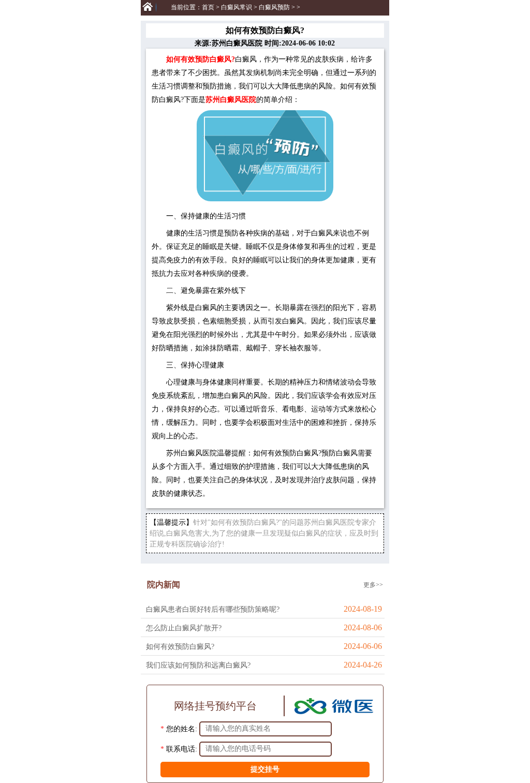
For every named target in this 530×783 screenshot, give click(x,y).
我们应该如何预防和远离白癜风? (198, 665)
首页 (208, 7)
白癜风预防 (274, 7)
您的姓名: (181, 728)
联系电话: (181, 748)
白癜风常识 (236, 7)
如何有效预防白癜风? (180, 647)
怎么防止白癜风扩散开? (184, 628)
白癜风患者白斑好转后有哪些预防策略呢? (212, 609)
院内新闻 (163, 584)
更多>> (373, 584)
